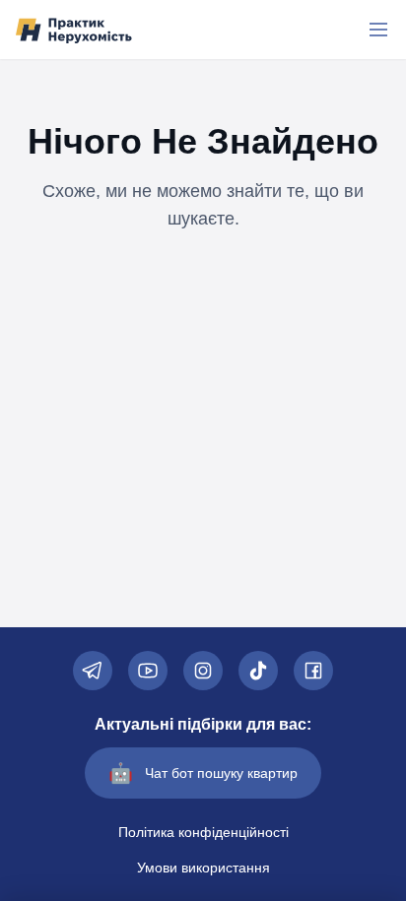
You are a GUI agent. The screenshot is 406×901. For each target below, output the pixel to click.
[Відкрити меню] (378, 29)
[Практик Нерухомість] (74, 30)
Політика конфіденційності (203, 832)
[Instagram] (203, 670)
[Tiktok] (258, 670)
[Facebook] (313, 670)
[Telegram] (92, 670)
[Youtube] (148, 670)
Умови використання (203, 867)
